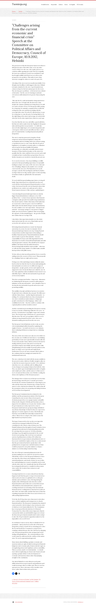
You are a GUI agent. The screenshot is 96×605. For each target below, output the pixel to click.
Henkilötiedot (45, 4)
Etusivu (14, 11)
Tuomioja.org (19, 4)
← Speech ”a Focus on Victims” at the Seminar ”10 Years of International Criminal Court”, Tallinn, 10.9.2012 (26, 581)
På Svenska (80, 4)
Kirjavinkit (54, 4)
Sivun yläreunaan (18, 602)
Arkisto (61, 4)
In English (72, 4)
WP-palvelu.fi (80, 602)
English (20, 11)
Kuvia (66, 4)
